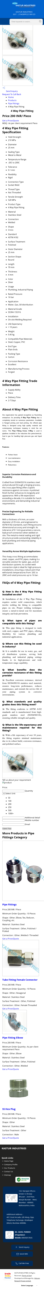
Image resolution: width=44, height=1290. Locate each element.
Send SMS (24, 1254)
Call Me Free (24, 1263)
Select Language (27, 1285)
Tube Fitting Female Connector (20, 979)
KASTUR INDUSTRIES (24, 13)
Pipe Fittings (13, 103)
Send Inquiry (12, 91)
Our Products (9, 1168)
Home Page (8, 1161)
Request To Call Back (11, 94)
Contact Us (8, 1171)
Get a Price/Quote (10, 120)
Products (12, 100)
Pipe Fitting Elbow (12, 1037)
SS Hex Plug (9, 1109)
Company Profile (10, 1164)
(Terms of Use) (27, 1276)
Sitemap (7, 1175)
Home (11, 97)
